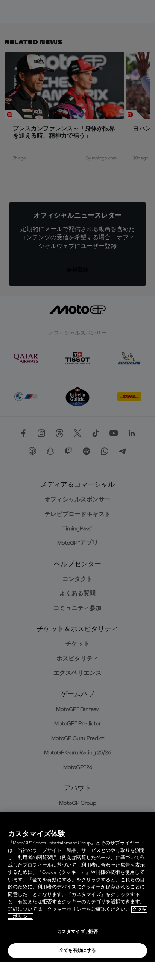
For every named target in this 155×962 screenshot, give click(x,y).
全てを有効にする (77, 950)
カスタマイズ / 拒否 (77, 932)
